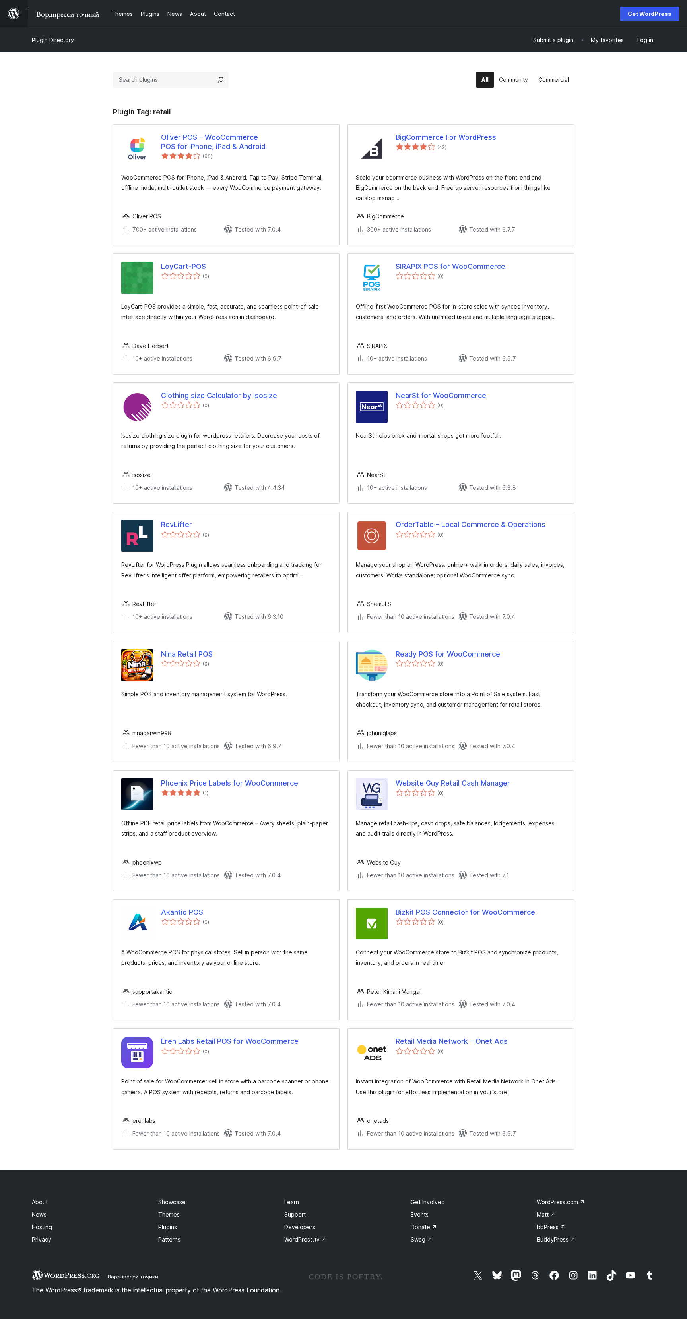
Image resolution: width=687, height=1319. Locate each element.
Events (420, 1214)
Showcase (172, 1202)
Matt (546, 1214)
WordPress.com (561, 1202)
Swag (421, 1239)
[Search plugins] (221, 80)
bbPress (551, 1227)
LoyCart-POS (183, 266)
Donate (424, 1227)
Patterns (169, 1239)
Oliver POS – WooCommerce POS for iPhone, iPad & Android (213, 142)
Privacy (41, 1239)
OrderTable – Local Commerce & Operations (470, 524)
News (39, 1214)
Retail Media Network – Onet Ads (452, 1041)
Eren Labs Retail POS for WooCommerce (230, 1041)
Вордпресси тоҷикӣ (133, 1276)
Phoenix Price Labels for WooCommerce (229, 783)
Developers (299, 1227)
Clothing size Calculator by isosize (219, 395)
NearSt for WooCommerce (441, 395)
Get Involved (428, 1202)
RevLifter (176, 524)
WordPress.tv (305, 1239)
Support (295, 1214)
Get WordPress (649, 13)
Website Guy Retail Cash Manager (453, 783)
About (40, 1202)
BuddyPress (556, 1239)
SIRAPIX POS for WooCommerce (450, 266)
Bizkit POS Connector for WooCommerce (465, 912)
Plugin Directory (53, 40)
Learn (291, 1202)
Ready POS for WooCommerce (448, 654)
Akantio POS (182, 912)
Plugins (167, 1227)
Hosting (42, 1227)
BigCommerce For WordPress (446, 137)
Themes (169, 1214)
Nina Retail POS (187, 654)
